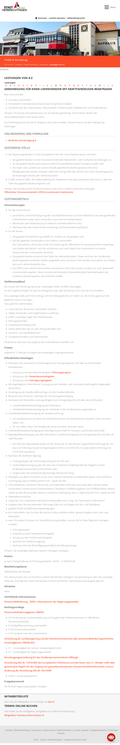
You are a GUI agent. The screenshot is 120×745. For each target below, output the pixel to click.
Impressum (36, 730)
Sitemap (113, 730)
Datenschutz (49, 730)
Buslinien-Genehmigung (21, 140)
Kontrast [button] (42, 18)
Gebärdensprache (76, 18)
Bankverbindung (21, 730)
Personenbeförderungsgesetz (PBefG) (24, 612)
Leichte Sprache (57, 18)
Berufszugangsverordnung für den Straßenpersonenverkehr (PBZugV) (41, 657)
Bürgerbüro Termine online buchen (23, 715)
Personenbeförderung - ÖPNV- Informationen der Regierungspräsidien (41, 601)
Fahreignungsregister (40, 380)
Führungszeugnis (61, 372)
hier (50, 701)
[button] (110, 7)
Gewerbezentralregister (41, 376)
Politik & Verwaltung (31, 65)
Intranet (61, 733)
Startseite (18, 65)
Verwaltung (44, 65)
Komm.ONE (81, 739)
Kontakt (8, 730)
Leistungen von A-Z (57, 65)
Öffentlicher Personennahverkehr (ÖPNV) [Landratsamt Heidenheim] (38, 192)
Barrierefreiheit (64, 730)
